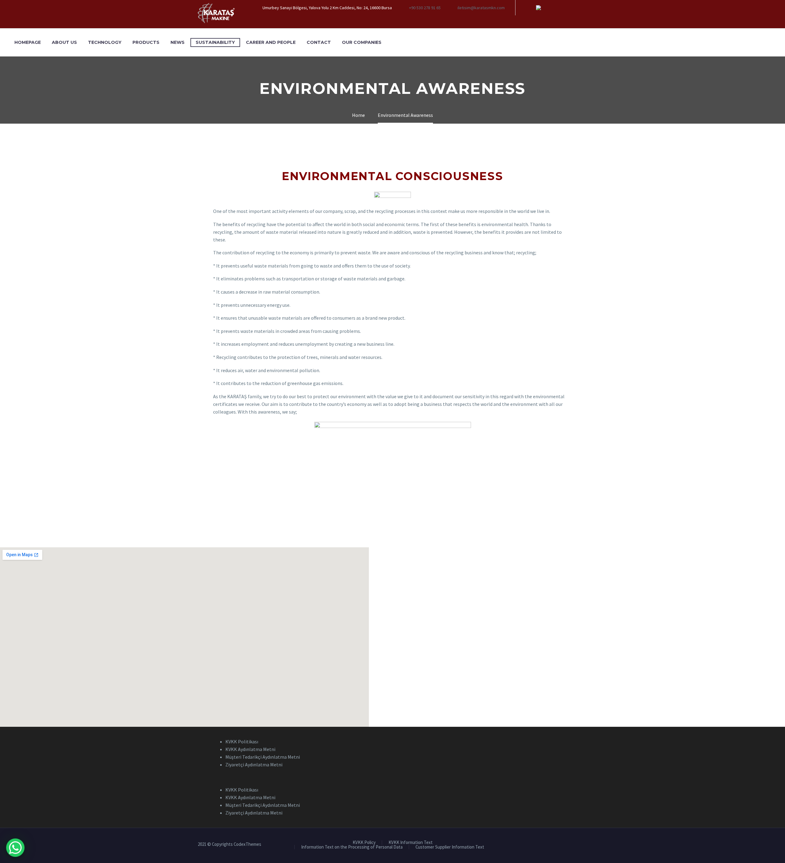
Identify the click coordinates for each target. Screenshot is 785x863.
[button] (392, 777)
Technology (104, 42)
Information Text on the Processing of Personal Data (352, 847)
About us (64, 42)
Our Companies (361, 42)
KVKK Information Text (411, 842)
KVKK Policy (364, 842)
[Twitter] (538, 7)
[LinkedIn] (529, 7)
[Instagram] (547, 7)
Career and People (271, 42)
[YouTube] (556, 7)
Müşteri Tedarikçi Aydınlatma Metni (262, 757)
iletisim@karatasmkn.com (481, 7)
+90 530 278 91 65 (425, 7)
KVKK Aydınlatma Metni (250, 749)
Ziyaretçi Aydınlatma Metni (253, 764)
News (177, 42)
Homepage (27, 42)
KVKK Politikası (241, 741)
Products (145, 42)
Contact (319, 42)
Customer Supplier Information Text (449, 847)
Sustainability (215, 42)
